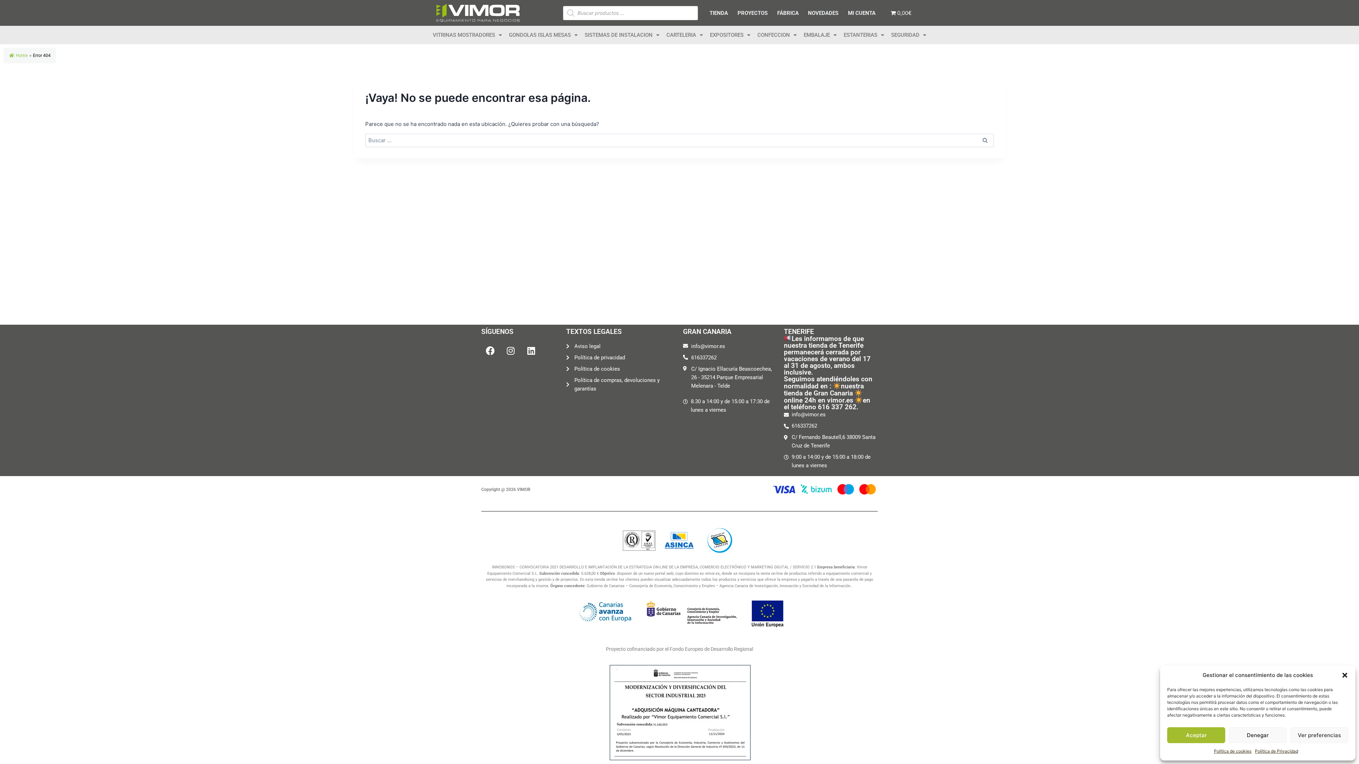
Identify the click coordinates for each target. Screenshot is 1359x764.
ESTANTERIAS (860, 35)
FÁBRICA (788, 13)
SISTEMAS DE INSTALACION (619, 35)
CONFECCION (773, 35)
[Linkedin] (531, 351)
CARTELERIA (681, 35)
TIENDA (719, 13)
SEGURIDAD (905, 35)
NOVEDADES (823, 13)
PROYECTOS (753, 13)
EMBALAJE (817, 35)
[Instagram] (511, 351)
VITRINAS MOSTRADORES (464, 35)
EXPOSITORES (727, 35)
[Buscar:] (679, 140)
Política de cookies (1232, 751)
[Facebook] (490, 351)
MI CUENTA (862, 13)
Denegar (1258, 735)
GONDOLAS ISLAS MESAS (540, 35)
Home (22, 55)
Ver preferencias (1319, 735)
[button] (1344, 675)
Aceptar (1196, 735)
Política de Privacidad (1276, 751)
